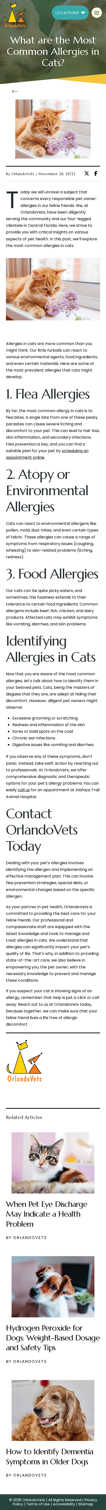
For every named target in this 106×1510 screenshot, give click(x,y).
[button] (70, 13)
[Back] (16, 91)
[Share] (97, 173)
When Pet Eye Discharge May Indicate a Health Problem (46, 1214)
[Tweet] (88, 173)
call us (24, 790)
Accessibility (64, 1504)
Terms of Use (38, 1504)
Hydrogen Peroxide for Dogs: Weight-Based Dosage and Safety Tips (53, 1338)
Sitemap (85, 1504)
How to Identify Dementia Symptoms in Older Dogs (49, 1456)
